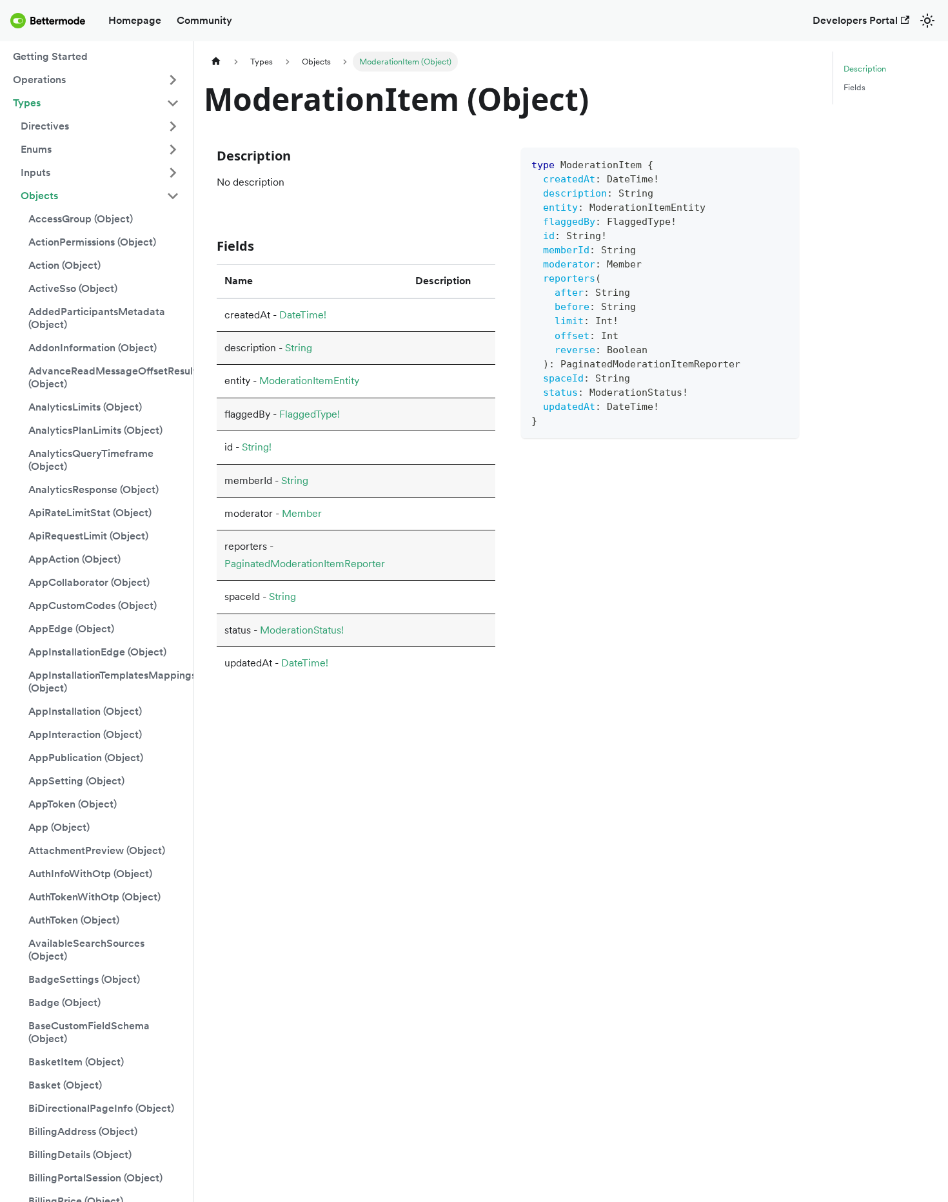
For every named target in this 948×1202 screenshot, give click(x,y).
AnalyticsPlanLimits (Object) (95, 430)
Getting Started (50, 56)
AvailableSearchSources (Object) (86, 949)
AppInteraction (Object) (85, 734)
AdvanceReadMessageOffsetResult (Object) (107, 377)
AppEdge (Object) (71, 629)
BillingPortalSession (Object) (95, 1178)
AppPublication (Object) (85, 757)
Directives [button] (45, 126)
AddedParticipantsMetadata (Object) (96, 318)
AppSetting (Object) (76, 781)
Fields (854, 87)
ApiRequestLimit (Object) (88, 536)
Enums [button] (36, 149)
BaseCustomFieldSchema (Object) (89, 1032)
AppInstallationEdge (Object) (97, 652)
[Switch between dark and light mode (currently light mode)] (927, 20)
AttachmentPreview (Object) (96, 850)
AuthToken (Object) (73, 920)
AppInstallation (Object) (85, 711)
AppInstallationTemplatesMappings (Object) (107, 681)
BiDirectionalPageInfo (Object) (101, 1108)
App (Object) (59, 827)
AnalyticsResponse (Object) (93, 489)
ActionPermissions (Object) (92, 242)
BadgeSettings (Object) (84, 979)
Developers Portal (855, 20)
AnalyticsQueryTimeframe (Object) (90, 459)
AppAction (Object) (74, 559)
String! (257, 447)
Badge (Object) (64, 1002)
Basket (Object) (65, 1085)
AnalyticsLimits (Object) (85, 407)
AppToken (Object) (72, 804)
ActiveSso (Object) (72, 288)
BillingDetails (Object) (80, 1155)
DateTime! (302, 315)
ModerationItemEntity (309, 380)
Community (204, 20)
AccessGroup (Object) (80, 219)
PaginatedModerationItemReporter (304, 563)
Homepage (134, 20)
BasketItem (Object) (76, 1062)
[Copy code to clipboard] (783, 163)
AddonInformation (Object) (92, 348)
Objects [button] (39, 195)
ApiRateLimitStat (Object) (90, 513)
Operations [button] (39, 79)
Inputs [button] (35, 172)
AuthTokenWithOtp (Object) (94, 897)
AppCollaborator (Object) (89, 582)
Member (302, 513)
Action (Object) (64, 265)
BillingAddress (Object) (82, 1131)
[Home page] (216, 62)
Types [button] (27, 103)
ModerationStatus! (302, 630)
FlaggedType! (309, 414)
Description (865, 68)
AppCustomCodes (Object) (92, 605)
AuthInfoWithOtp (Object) (90, 874)
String (298, 348)
